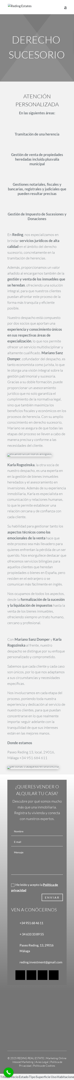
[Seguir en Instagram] (31, 975)
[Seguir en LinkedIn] (42, 975)
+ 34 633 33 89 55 (32, 934)
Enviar (52, 897)
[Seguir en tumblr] (54, 975)
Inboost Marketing (22, 1062)
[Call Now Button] (8, 1072)
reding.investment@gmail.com (41, 962)
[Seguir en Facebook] (20, 975)
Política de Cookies (44, 1065)
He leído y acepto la (34, 887)
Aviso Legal (42, 1062)
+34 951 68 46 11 (31, 923)
